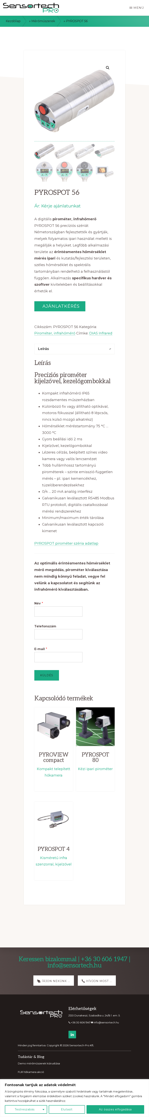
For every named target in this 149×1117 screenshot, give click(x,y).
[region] (74, 1098)
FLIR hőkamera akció (31, 1071)
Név (38, 603)
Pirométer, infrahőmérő (54, 333)
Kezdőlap (13, 21)
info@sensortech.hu (106, 1022)
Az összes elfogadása (115, 1109)
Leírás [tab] (43, 349)
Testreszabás (25, 1109)
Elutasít (67, 1109)
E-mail (40, 649)
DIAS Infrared (100, 333)
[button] (107, 67)
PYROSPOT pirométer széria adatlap (66, 543)
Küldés (46, 675)
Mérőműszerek (43, 21)
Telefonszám (45, 626)
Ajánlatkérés (60, 306)
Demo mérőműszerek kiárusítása (39, 1063)
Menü (138, 8)
